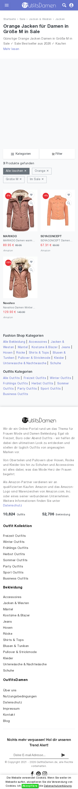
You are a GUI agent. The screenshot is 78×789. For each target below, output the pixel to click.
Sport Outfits (51, 389)
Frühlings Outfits (15, 383)
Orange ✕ (42, 171)
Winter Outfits (60, 378)
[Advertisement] (39, 98)
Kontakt (9, 714)
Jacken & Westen (40, 19)
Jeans (65, 347)
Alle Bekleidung (14, 342)
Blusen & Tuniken (16, 646)
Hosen (7, 352)
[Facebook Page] (32, 774)
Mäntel (23, 347)
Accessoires (38, 342)
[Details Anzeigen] (31, 203)
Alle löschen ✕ (16, 171)
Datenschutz (12, 505)
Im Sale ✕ (37, 179)
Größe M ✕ (14, 179)
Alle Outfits (11, 378)
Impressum (11, 708)
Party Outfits (27, 389)
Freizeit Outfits (35, 378)
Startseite (9, 19)
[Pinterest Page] (38, 774)
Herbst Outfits (42, 383)
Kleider (59, 358)
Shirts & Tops (39, 352)
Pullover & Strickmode (34, 358)
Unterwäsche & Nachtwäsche (24, 363)
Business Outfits (15, 394)
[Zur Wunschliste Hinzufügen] (31, 195)
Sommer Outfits (15, 560)
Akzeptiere (30, 786)
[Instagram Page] (44, 774)
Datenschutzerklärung (58, 786)
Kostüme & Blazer (45, 347)
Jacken (60, 19)
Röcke (20, 352)
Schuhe (55, 363)
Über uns (10, 690)
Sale (22, 19)
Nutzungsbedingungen (20, 696)
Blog (6, 721)
